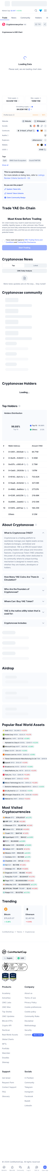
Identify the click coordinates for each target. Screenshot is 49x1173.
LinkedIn (28, 1111)
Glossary (6, 1102)
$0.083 (18, 878)
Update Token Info (14, 189)
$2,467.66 (18, 831)
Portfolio (5, 1054)
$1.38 (15, 827)
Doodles (5, 1063)
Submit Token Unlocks (15, 193)
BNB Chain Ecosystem (18, 160)
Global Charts (8, 1045)
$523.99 (17, 858)
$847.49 (16, 838)
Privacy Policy (31, 1008)
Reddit (27, 1106)
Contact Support (9, 1092)
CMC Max (6, 1012)
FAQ (4, 1097)
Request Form (8, 1088)
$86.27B (11, 11)
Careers (28, 1040)
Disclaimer (29, 1026)
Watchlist (6, 1058)
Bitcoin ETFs (7, 1026)
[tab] (13, 265)
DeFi (5, 160)
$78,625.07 (18, 823)
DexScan (6, 1035)
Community (29, 1088)
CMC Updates (8, 1022)
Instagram (29, 1097)
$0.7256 (15, 870)
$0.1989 (17, 862)
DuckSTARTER (34, 160)
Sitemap (5, 1068)
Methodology (30, 1031)
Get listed (6, 1083)
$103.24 (17, 835)
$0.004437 (20, 882)
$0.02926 (18, 850)
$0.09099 (15, 846)
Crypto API (6, 1031)
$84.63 (19, 842)
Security (28, 1035)
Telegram (29, 1092)
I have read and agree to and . (24, 241)
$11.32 (17, 866)
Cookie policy (30, 1017)
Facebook (29, 1102)
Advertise (6, 1003)
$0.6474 (17, 854)
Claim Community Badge (16, 198)
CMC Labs (6, 1008)
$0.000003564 (19, 886)
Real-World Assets (10, 1040)
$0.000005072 (21, 890)
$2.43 (21, 894)
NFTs (4, 1049)
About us (28, 999)
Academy (6, 999)
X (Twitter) (29, 1083)
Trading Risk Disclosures (26, 242)
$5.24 (16, 874)
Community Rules (32, 1022)
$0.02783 (17, 898)
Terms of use (30, 1003)
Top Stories (7, 1017)
